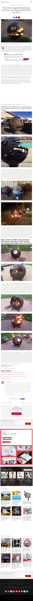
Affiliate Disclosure (23, 597)
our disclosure (14, 44)
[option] (8, 448)
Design (14, 5)
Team (10, 597)
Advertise (19, 597)
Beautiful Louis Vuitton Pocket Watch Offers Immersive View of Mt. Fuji (27, 550)
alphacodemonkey (25, 243)
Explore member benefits (16, 415)
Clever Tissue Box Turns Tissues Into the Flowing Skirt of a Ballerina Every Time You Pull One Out (16, 550)
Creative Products (19, 5)
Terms (30, 597)
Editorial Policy (7, 597)
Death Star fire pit (14, 81)
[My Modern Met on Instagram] (14, 591)
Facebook (12, 365)
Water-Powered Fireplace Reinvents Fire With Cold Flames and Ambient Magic (5, 565)
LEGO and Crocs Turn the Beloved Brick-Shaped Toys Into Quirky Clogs (27, 565)
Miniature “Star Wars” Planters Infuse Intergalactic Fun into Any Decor (12, 372)
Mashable (4, 366)
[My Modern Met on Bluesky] (27, 591)
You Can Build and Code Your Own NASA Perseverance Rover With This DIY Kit (5, 550)
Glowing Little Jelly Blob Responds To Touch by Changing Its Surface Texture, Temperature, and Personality (16, 566)
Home (11, 5)
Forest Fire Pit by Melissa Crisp (6, 378)
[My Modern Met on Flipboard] (16, 591)
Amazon (24, 104)
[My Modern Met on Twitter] (11, 591)
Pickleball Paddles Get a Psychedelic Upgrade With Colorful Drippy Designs (27, 502)
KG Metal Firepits (15, 47)
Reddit (7, 366)
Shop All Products (27, 469)
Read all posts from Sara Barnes (9, 394)
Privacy (28, 597)
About (4, 597)
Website (8, 365)
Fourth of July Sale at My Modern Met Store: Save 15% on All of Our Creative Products (16, 503)
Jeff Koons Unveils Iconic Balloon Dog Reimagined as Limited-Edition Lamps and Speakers (16, 518)
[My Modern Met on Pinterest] (8, 591)
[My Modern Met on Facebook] (6, 591)
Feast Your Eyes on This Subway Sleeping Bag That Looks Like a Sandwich (5, 518)
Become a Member (16, 413)
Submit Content (13, 597)
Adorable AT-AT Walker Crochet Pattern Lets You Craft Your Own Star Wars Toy (14, 374)
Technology (14, 588)
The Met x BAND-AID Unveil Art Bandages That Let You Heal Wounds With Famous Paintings (27, 518)
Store (23, 588)
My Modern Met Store (26, 382)
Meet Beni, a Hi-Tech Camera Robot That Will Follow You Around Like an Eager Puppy (5, 503)
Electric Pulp (21, 599)
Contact (17, 597)
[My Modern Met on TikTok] (22, 591)
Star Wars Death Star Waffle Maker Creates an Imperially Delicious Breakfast (14, 376)
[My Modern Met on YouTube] (19, 591)
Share (22, 398)
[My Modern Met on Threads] (24, 591)
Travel (18, 588)
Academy (21, 588)
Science (11, 588)
